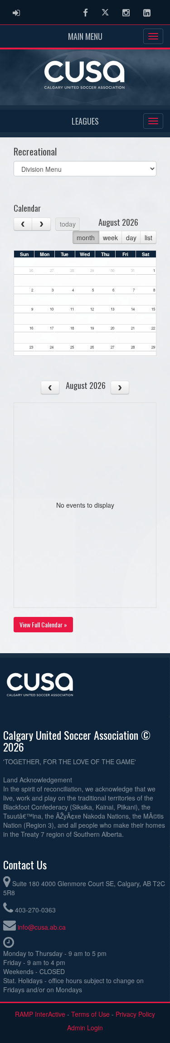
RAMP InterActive (40, 1014)
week (110, 237)
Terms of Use (90, 1014)
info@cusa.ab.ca (42, 926)
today (68, 223)
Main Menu (85, 36)
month (86, 237)
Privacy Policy (135, 1014)
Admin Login (85, 1027)
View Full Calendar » (43, 624)
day (131, 237)
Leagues (85, 121)
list (148, 237)
